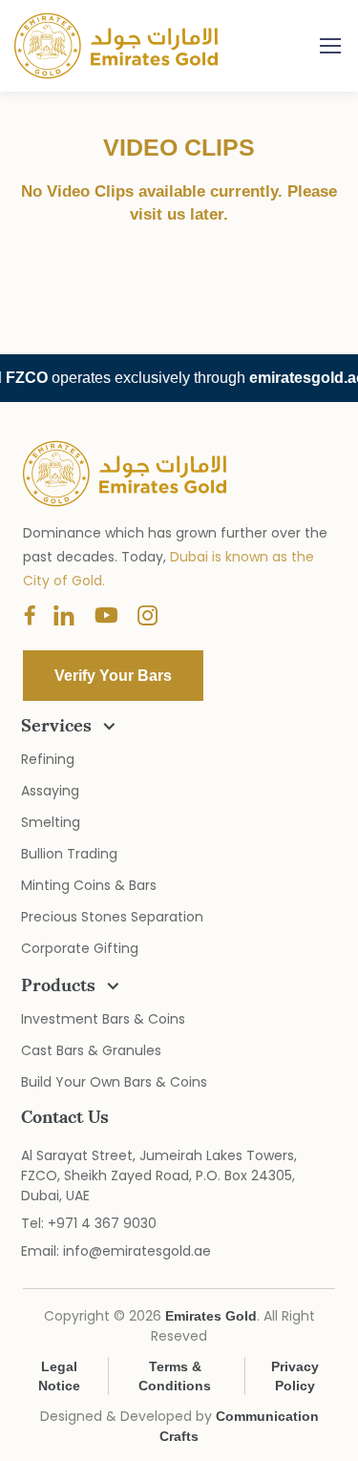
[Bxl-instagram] (148, 617)
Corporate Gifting (79, 948)
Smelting (50, 822)
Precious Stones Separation (112, 916)
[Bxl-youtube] (106, 617)
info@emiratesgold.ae (137, 1250)
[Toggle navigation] (329, 46)
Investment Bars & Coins (103, 1018)
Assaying (50, 790)
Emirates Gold (127, 46)
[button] (113, 675)
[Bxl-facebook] (29, 617)
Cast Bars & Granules (91, 1050)
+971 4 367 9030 (102, 1223)
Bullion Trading (69, 853)
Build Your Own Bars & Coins (114, 1081)
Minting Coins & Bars (89, 885)
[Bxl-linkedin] (64, 617)
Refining (47, 759)
